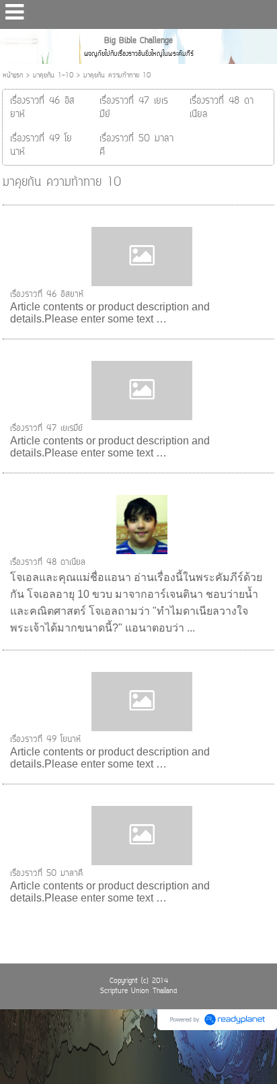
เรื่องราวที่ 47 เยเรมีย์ (46, 428)
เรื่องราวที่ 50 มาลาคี (46, 873)
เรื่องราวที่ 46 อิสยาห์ (46, 294)
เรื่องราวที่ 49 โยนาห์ (45, 739)
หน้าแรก (13, 76)
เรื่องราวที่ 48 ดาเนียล (47, 562)
